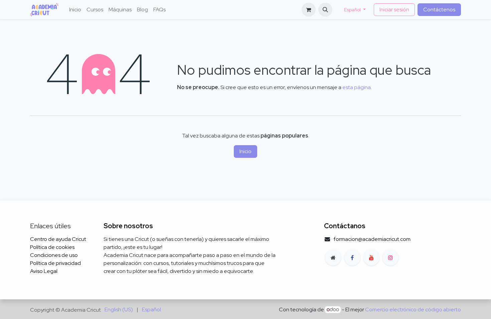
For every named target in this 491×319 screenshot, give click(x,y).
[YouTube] (371, 258)
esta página (356, 87)
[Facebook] (352, 258)
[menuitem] (75, 9)
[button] (325, 10)
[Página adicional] (333, 258)
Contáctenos (439, 9)
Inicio (245, 151)
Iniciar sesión (394, 9)
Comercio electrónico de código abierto (413, 309)
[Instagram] (390, 258)
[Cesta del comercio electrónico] (309, 10)
